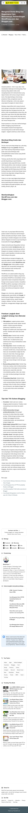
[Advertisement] (14, 53)
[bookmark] (26, 3)
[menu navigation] (3, 3)
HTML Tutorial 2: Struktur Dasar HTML (16, 591)
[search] (22, 3)
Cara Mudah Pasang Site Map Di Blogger (17, 618)
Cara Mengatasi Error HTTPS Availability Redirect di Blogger (17, 599)
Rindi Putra (5, 24)
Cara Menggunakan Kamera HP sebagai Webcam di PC (17, 625)
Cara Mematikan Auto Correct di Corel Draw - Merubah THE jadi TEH (17, 713)
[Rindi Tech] (12, 2)
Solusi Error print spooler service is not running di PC (17, 611)
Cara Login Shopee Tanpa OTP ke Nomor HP (16, 737)
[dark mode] (24, 3)
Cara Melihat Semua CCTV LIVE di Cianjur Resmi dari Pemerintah (16, 726)
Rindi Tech (15, 808)
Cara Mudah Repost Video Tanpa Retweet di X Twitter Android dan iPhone (16, 701)
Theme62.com (16, 810)
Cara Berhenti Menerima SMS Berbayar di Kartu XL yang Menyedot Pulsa (17, 605)
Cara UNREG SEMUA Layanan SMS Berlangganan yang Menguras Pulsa (17, 688)
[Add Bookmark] (17, 24)
